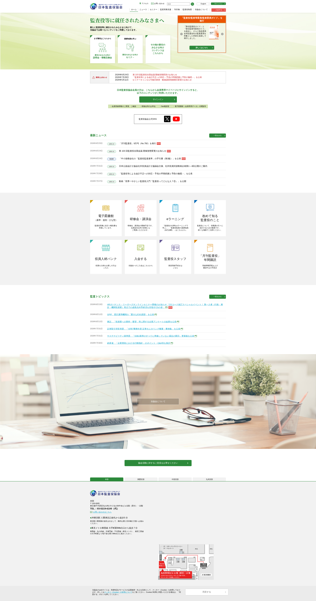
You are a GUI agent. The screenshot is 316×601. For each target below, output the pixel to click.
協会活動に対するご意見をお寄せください (158, 463)
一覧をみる (218, 135)
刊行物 (177, 9)
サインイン (218, 4)
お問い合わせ (159, 3)
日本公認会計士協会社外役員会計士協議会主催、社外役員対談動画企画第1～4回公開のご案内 (163, 166)
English (203, 4)
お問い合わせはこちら (102, 512)
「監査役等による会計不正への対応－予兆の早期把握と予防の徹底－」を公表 (167, 77)
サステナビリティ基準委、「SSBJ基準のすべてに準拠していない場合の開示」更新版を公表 (150, 336)
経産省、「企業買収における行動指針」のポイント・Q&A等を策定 (138, 343)
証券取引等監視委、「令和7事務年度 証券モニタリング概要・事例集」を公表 (143, 329)
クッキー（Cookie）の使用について (118, 592)
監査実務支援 (165, 9)
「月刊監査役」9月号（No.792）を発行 (137, 143)
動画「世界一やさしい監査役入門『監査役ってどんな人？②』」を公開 (152, 181)
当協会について (201, 9)
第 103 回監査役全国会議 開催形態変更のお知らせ (155, 75)
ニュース (143, 9)
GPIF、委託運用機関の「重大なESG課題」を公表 (130, 314)
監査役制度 (187, 9)
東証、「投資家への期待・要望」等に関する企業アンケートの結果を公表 (141, 322)
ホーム (134, 9)
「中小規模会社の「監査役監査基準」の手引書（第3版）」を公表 (150, 158)
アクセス (145, 3)
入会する (219, 10)
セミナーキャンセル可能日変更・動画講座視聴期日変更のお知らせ (162, 80)
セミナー (153, 9)
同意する (207, 592)
